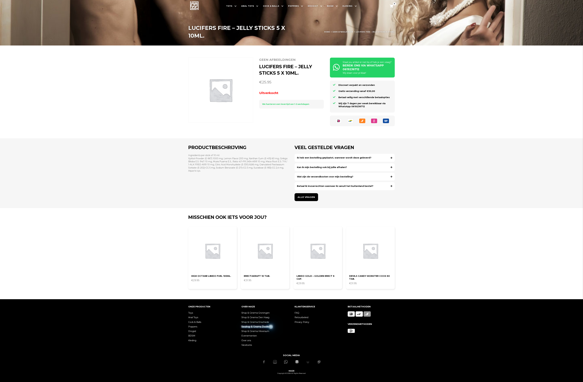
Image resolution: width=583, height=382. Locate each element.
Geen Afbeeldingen (342, 32)
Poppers (192, 326)
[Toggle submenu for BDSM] (337, 6)
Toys (190, 312)
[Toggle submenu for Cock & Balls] (282, 6)
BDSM (191, 335)
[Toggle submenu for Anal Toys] (257, 6)
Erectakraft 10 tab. (257, 276)
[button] (345, 158)
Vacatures (246, 345)
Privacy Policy (302, 322)
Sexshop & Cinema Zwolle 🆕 (256, 326)
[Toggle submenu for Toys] (235, 6)
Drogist (192, 331)
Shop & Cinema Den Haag (255, 317)
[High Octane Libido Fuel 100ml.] (212, 251)
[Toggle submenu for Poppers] (302, 6)
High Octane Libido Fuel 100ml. (211, 276)
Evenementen (249, 335)
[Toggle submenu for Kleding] (356, 6)
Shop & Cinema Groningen (255, 312)
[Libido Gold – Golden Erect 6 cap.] (318, 251)
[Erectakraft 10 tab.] (265, 251)
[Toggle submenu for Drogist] (321, 6)
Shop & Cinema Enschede (255, 322)
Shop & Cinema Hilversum (255, 331)
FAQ (297, 312)
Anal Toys (193, 317)
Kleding (192, 340)
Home (327, 32)
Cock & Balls (194, 322)
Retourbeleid (301, 317)
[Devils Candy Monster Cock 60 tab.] (370, 251)
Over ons (246, 340)
